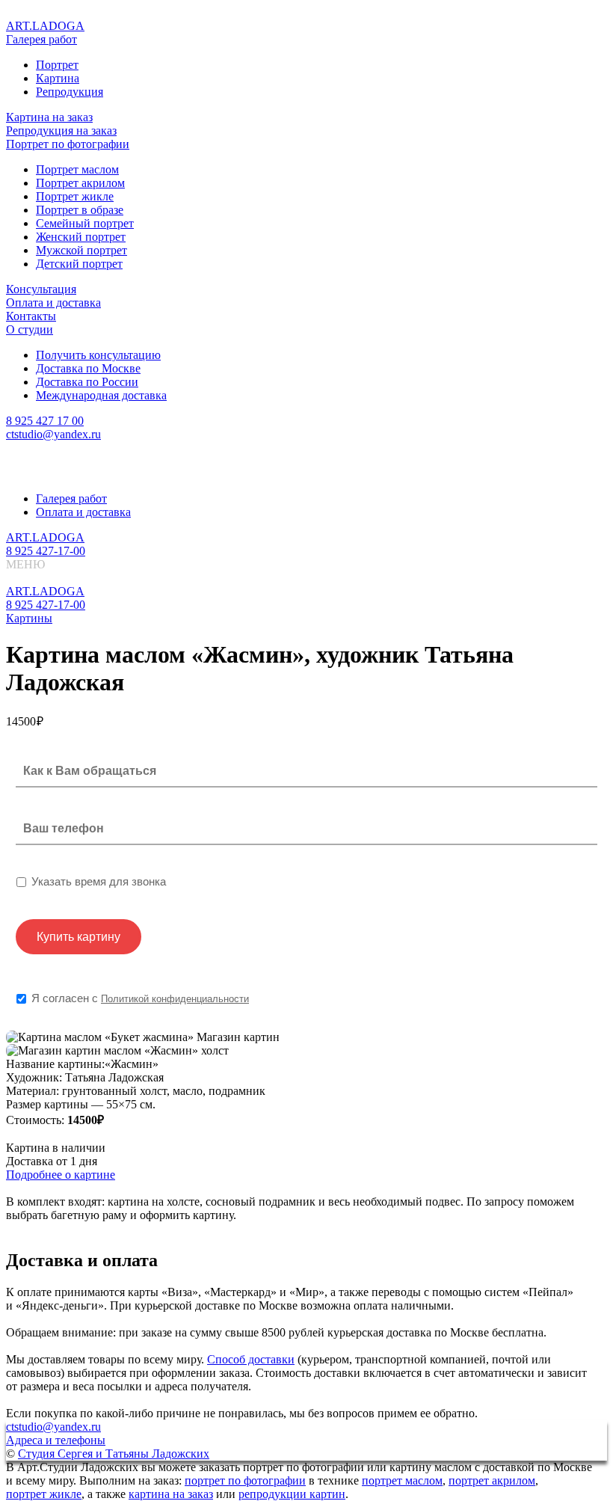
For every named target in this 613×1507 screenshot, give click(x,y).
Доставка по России (87, 381)
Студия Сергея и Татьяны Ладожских (113, 1453)
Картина (57, 78)
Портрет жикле (75, 196)
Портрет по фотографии (67, 144)
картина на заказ (171, 1494)
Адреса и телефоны (55, 1440)
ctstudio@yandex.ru (53, 434)
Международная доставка (101, 395)
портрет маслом (402, 1480)
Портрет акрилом (80, 183)
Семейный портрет (85, 223)
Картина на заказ (49, 117)
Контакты (31, 316)
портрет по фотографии (245, 1480)
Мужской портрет (81, 250)
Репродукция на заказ (61, 130)
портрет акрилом (492, 1480)
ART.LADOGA (45, 25)
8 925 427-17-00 (45, 550)
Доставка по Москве (88, 368)
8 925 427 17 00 (45, 420)
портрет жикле (43, 1494)
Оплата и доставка (53, 302)
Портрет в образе (79, 209)
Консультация (41, 289)
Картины (29, 618)
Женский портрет (81, 236)
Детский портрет (79, 263)
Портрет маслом (77, 169)
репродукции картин (291, 1494)
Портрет (57, 64)
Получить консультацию (98, 355)
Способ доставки (251, 1359)
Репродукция (69, 91)
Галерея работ (41, 39)
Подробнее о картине (60, 1174)
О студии (29, 329)
